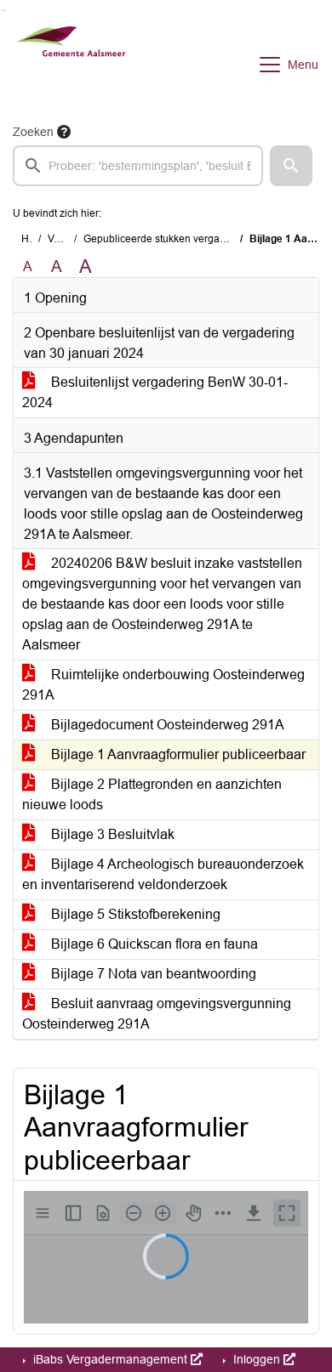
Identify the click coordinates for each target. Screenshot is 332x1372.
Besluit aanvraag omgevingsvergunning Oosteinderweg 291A (156, 1013)
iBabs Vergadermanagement (110, 1359)
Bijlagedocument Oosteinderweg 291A (166, 724)
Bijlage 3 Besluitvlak (111, 834)
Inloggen (256, 1359)
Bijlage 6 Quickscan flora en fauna (153, 944)
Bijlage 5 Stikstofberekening (134, 914)
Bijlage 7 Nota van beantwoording (152, 974)
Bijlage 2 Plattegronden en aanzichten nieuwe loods (152, 794)
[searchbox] (138, 165)
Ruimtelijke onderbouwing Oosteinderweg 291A (163, 684)
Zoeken (33, 132)
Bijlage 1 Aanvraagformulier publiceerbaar (177, 754)
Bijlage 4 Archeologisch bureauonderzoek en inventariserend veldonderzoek (163, 874)
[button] (291, 165)
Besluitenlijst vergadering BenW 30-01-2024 (155, 392)
